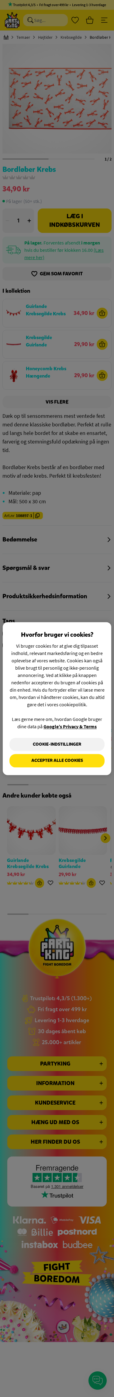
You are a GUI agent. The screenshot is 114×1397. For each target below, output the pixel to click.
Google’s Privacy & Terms (70, 726)
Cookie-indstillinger (57, 744)
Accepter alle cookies (57, 761)
